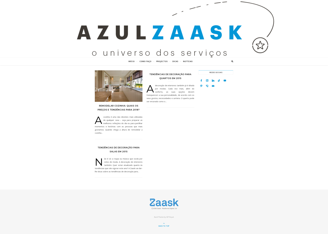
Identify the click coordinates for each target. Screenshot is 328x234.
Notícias (188, 61)
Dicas (175, 61)
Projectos (162, 61)
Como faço (145, 61)
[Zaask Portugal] (164, 204)
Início (131, 61)
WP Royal (170, 217)
